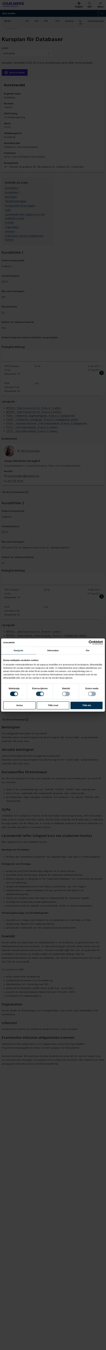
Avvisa (19, 705)
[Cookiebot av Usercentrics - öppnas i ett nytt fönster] (91, 642)
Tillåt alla (86, 705)
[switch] (40, 694)
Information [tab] (53, 650)
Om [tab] (87, 650)
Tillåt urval (53, 705)
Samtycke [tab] (18, 650)
